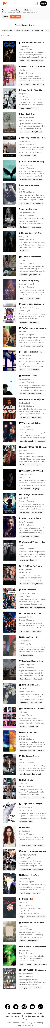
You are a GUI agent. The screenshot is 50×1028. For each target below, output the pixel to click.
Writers (17, 1016)
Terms (9, 1023)
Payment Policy (26, 1023)
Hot (2, 35)
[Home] (18, 3)
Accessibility (38, 1023)
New (8, 35)
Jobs (42, 1016)
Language (9, 1016)
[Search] (36, 3)
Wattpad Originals (14, 1013)
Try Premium (27, 1013)
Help (19, 1026)
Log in (43, 3)
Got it (5, 17)
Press (25, 1019)
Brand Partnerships (32, 1016)
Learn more (15, 17)
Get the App (38, 1013)
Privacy (16, 1023)
